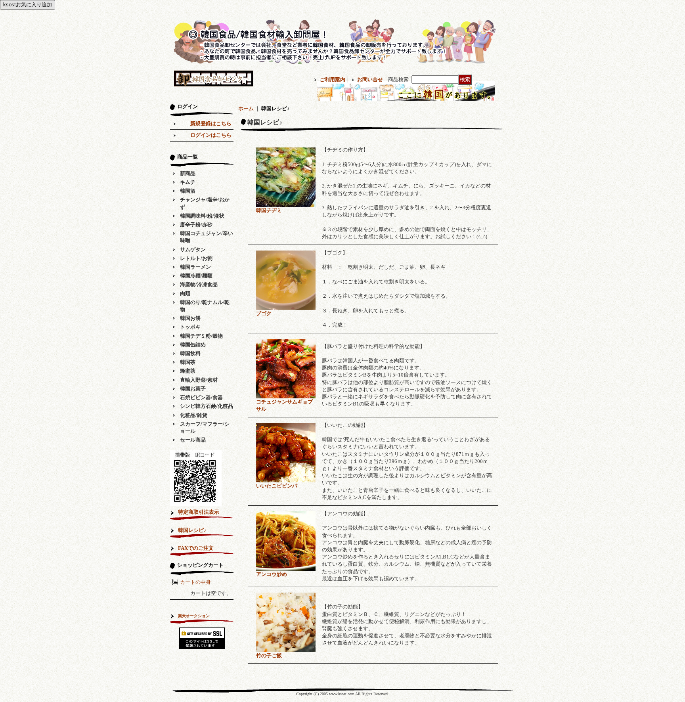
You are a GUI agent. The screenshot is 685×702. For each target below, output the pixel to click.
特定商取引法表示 (198, 512)
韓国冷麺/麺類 (196, 276)
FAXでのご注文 (196, 548)
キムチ (187, 182)
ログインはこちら (211, 135)
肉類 (185, 293)
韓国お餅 (190, 318)
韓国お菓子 (193, 389)
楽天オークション (194, 616)
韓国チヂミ (269, 210)
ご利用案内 (332, 79)
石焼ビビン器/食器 (201, 397)
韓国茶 (187, 362)
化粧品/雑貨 (193, 415)
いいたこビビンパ (276, 486)
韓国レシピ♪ (192, 530)
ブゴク (264, 313)
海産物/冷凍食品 (199, 284)
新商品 (187, 173)
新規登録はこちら (211, 123)
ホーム (246, 108)
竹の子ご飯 (269, 655)
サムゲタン (193, 249)
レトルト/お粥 (196, 258)
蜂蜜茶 (187, 371)
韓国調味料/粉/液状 (202, 216)
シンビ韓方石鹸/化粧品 (206, 406)
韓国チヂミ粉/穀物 (201, 336)
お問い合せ (370, 79)
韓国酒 (187, 191)
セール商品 (193, 440)
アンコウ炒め (271, 574)
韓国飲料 (190, 353)
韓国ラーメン (195, 267)
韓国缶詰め (193, 345)
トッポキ (190, 327)
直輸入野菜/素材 (199, 380)
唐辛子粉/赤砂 (196, 225)
